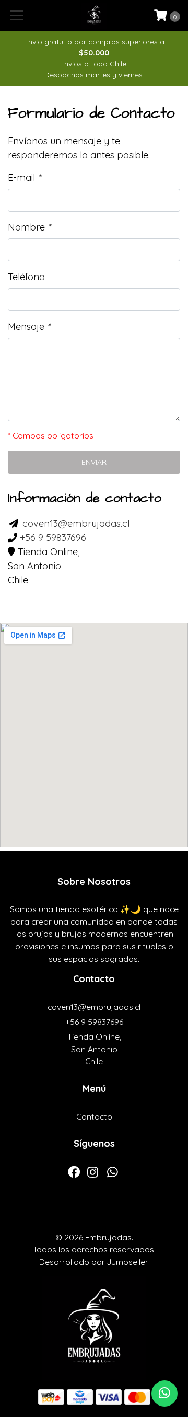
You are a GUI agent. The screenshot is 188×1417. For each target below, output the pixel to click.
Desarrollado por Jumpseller (93, 1262)
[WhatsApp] (113, 1174)
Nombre (29, 227)
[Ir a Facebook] (74, 1174)
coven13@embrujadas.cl (76, 523)
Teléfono (26, 277)
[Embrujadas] (94, 15)
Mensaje (29, 326)
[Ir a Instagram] (92, 1174)
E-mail (24, 177)
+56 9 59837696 (53, 538)
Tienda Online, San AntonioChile (94, 1048)
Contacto (94, 1116)
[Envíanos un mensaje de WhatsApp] (164, 1393)
